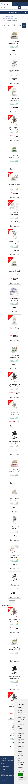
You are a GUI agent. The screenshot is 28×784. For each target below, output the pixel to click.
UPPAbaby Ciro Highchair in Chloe (14, 413)
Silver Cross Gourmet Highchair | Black (14, 442)
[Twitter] (18, 4)
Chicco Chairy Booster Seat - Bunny (14, 299)
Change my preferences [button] (22, 778)
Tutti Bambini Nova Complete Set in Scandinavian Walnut (14, 557)
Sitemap (2, 773)
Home (4, 16)
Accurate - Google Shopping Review (8, 775)
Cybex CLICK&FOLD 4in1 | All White (14, 214)
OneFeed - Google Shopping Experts (8, 774)
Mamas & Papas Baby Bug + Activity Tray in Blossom (14, 471)
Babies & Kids (10, 16)
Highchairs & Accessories (10, 20)
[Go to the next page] (17, 601)
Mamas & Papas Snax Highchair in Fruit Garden (14, 100)
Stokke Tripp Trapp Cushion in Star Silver (14, 499)
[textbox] (7, 7)
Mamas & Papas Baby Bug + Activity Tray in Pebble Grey (14, 43)
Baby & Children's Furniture (11, 18)
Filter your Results (14, 12)
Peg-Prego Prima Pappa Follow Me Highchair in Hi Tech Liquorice (14, 586)
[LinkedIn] (22, 4)
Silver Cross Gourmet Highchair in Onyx (14, 677)
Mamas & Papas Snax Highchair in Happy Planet (14, 72)
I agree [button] (20, 774)
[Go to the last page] (20, 601)
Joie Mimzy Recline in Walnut (14, 242)
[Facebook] (14, 4)
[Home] (8, 4)
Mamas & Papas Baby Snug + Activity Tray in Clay (14, 186)
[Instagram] (26, 4)
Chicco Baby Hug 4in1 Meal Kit (14, 528)
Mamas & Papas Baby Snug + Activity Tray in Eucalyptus (14, 357)
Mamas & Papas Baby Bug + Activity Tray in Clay (14, 271)
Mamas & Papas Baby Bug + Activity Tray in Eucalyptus (14, 157)
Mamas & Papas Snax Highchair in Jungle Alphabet (14, 329)
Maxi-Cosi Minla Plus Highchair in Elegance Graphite (14, 386)
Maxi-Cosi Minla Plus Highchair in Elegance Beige (14, 129)
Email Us (3, 780)
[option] (14, 42)
